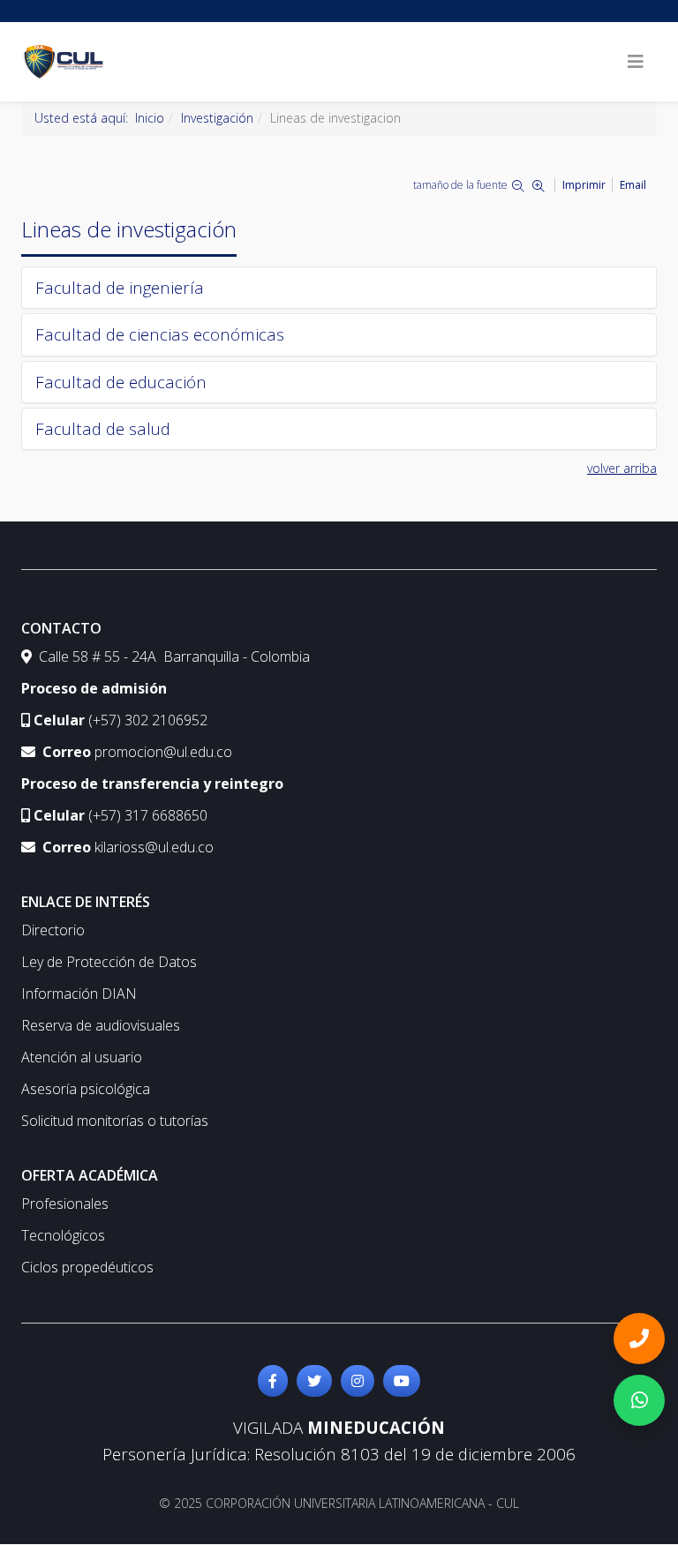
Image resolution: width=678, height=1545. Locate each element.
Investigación (217, 117)
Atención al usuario (81, 1057)
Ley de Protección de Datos (109, 961)
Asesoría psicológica (85, 1089)
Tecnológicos (63, 1235)
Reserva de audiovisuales (100, 1025)
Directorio (53, 930)
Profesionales (65, 1203)
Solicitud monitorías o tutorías (114, 1120)
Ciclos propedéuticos (87, 1267)
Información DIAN (79, 993)
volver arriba (622, 468)
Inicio (149, 117)
